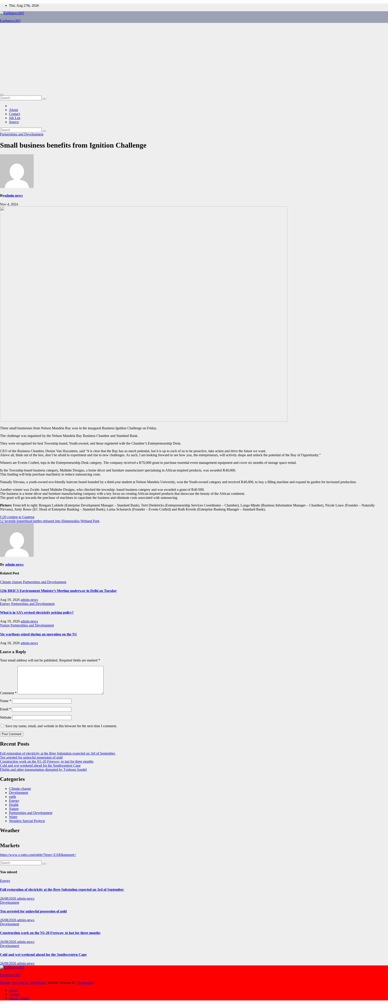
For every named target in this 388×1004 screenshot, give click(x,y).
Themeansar (85, 982)
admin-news (13, 195)
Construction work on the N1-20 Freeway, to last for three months (46, 761)
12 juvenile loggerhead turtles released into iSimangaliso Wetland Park (49, 521)
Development (18, 792)
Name (5, 701)
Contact (14, 114)
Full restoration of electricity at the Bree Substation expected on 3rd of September (58, 753)
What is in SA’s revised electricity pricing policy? (37, 612)
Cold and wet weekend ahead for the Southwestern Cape (40, 765)
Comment (8, 693)
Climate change (11, 582)
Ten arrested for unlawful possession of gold (31, 757)
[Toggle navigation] (2, 94)
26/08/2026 (8, 898)
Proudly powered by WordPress (23, 982)
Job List (14, 118)
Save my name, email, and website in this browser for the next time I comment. (61, 726)
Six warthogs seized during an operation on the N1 (38, 634)
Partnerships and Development (21, 134)
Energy (5, 604)
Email (5, 709)
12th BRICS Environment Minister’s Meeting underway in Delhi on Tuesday (58, 591)
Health (13, 805)
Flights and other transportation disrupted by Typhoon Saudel (43, 769)
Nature (5, 625)
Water (13, 817)
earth (12, 797)
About (13, 110)
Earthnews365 (10, 21)
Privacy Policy (19, 998)
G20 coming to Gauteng (17, 517)
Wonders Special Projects (27, 821)
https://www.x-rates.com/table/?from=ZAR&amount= (38, 855)
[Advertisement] (194, 57)
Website (5, 717)
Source (14, 122)
